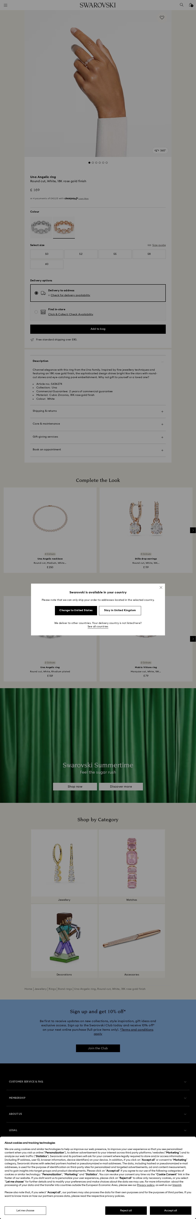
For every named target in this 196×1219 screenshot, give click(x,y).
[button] (161, 587)
